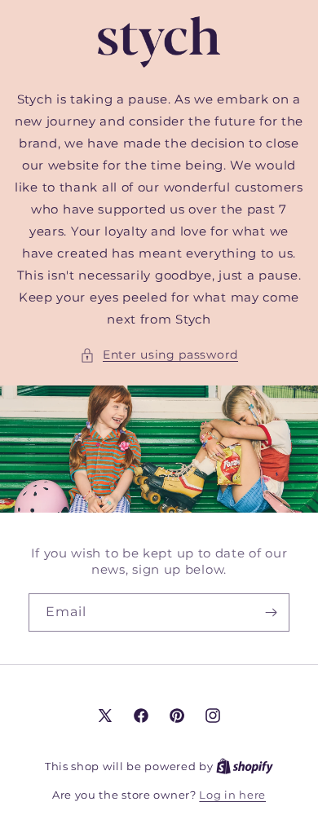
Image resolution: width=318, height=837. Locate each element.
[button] (159, 355)
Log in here (232, 794)
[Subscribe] (271, 612)
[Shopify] (244, 766)
